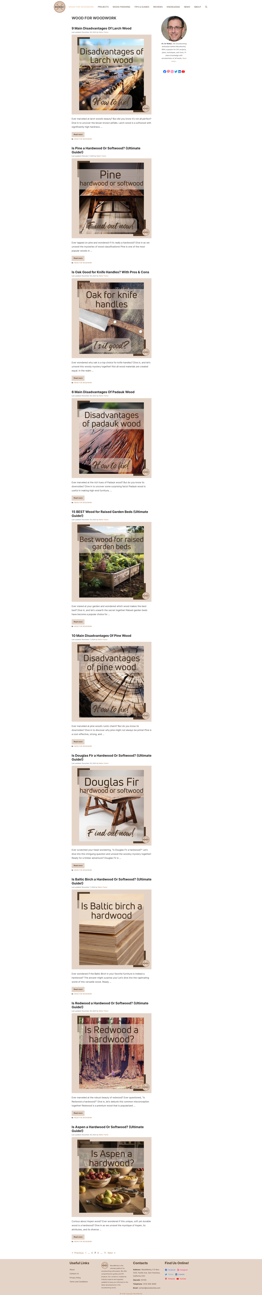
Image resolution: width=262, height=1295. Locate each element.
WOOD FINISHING (121, 7)
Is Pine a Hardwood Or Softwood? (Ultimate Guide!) (106, 150)
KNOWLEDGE (173, 7)
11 (105, 1252)
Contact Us (74, 1274)
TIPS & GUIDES (141, 7)
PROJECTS (103, 7)
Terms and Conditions (79, 1282)
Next (112, 1252)
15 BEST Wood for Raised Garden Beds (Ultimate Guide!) (110, 514)
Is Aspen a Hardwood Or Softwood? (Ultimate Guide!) (108, 1129)
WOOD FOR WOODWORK (81, 7)
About (72, 1270)
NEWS (187, 7)
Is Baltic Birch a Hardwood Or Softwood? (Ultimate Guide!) (111, 881)
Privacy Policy (75, 1278)
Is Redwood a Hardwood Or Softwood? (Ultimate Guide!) (110, 1005)
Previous (78, 1252)
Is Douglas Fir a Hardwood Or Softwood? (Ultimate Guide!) (111, 757)
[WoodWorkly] (60, 7)
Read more (78, 134)
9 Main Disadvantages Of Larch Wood (101, 28)
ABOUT (197, 7)
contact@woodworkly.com (149, 1288)
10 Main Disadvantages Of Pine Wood (101, 636)
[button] (206, 7)
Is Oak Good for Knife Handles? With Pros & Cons (110, 272)
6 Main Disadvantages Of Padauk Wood (103, 392)
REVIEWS (158, 7)
